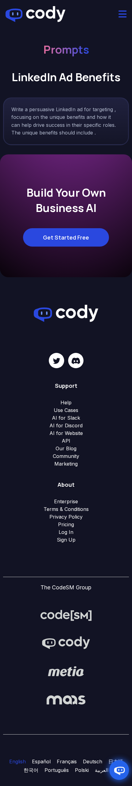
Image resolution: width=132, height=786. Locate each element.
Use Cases (66, 410)
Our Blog (66, 448)
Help (66, 402)
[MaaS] (66, 699)
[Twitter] (56, 360)
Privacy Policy (66, 517)
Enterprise (66, 501)
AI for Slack (66, 418)
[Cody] (66, 643)
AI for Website (66, 433)
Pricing (66, 524)
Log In (66, 532)
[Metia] (66, 671)
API (66, 441)
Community (66, 456)
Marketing (66, 464)
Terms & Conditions (66, 509)
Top (126, 780)
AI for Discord (66, 425)
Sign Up (66, 540)
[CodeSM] (66, 615)
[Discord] (75, 360)
